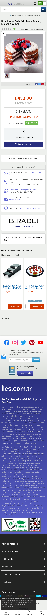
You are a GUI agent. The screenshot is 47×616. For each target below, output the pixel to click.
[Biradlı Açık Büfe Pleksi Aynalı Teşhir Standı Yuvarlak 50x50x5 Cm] (12, 270)
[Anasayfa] (5, 15)
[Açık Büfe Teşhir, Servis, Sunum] (10, 15)
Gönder (36, 359)
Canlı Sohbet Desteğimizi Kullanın (23, 189)
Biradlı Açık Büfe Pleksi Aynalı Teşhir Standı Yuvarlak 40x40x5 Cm (34, 273)
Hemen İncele (25, 373)
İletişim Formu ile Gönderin (29, 208)
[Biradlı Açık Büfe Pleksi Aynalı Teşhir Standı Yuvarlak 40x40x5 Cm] (35, 263)
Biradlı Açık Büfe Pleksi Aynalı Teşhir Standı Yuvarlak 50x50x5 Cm (12, 287)
